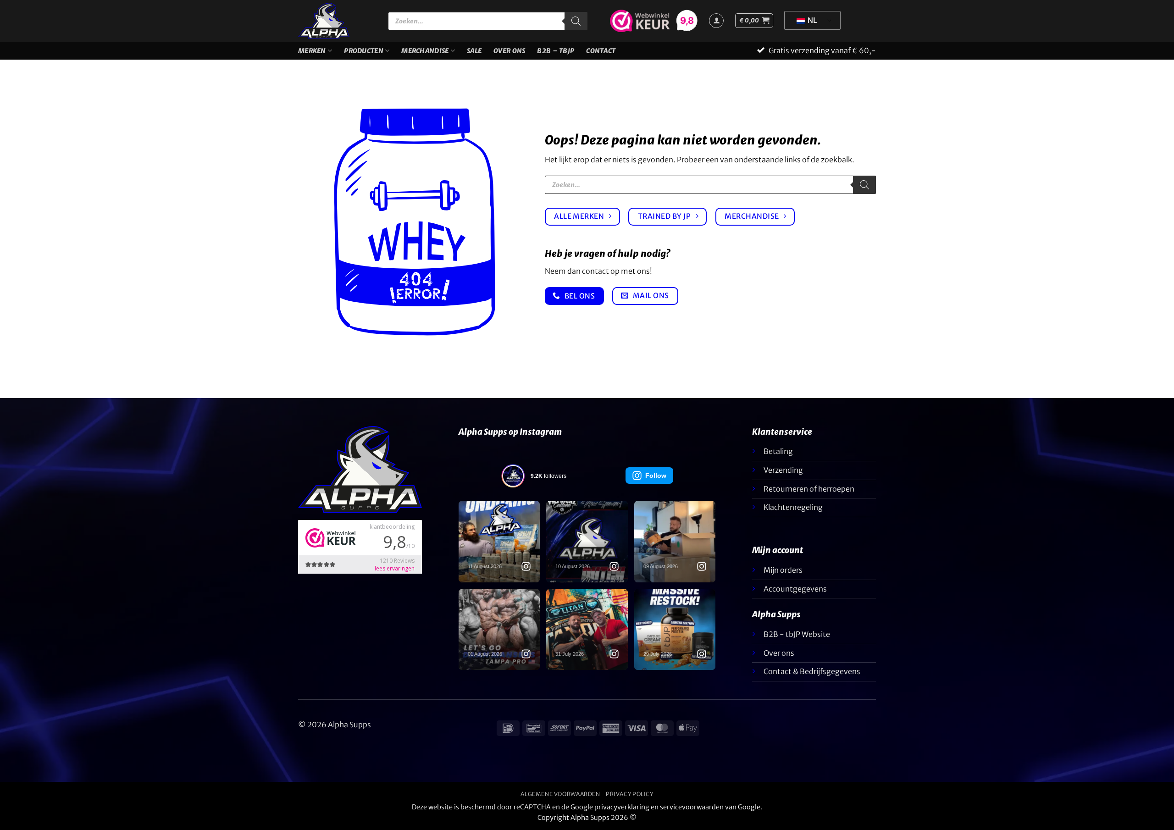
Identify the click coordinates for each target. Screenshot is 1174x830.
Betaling (778, 451)
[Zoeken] (576, 21)
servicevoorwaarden (692, 807)
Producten (363, 51)
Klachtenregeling (793, 507)
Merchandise (425, 51)
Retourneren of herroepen (809, 488)
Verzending (783, 470)
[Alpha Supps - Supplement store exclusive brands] (336, 21)
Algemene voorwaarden (560, 794)
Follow (655, 475)
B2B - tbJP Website (797, 634)
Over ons (509, 51)
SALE (474, 51)
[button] (754, 20)
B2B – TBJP (555, 51)
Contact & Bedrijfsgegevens (812, 671)
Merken (312, 51)
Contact (600, 51)
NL (811, 20)
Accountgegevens (795, 588)
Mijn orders (783, 570)
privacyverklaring (621, 807)
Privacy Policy (629, 794)
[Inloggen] (716, 20)
